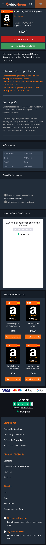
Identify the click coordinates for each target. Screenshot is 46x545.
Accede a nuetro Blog (13, 509)
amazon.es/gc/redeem (14, 198)
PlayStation (9, 503)
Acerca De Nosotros (13, 429)
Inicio (6, 492)
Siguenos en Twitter (15, 531)
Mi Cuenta (8, 471)
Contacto (8, 460)
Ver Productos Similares (23, 45)
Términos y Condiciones (14, 434)
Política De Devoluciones (15, 445)
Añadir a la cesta (13, 337)
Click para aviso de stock (23, 39)
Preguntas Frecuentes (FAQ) (16, 466)
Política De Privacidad (13, 440)
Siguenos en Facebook (17, 518)
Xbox (6, 498)
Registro (7, 477)
